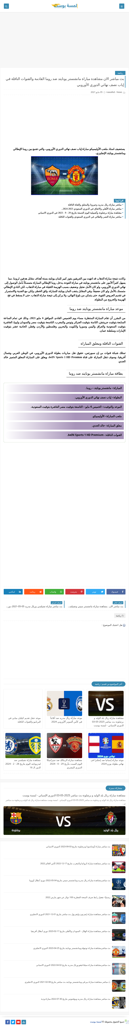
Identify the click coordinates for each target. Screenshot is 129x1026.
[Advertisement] (64, 41)
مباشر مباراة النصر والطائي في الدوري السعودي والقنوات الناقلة (90, 217)
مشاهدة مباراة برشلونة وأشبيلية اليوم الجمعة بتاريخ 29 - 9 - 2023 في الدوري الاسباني (80, 213)
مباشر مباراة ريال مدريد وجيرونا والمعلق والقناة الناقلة (95, 205)
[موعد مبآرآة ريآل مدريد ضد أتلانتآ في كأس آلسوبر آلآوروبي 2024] (64, 703)
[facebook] (7, 1022)
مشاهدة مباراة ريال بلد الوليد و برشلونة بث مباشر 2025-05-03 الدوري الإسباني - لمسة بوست (108, 721)
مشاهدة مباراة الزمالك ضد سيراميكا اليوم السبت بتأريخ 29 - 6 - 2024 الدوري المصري (64, 763)
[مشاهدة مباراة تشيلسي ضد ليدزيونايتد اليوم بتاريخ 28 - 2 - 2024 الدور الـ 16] (23, 745)
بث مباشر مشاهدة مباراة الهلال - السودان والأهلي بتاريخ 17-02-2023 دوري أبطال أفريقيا (70, 931)
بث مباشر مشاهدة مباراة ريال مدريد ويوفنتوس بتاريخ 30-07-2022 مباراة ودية (75, 998)
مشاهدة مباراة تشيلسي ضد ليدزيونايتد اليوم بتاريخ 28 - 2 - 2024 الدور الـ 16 (23, 763)
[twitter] (13, 1022)
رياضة (120, 72)
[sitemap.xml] (2, 1022)
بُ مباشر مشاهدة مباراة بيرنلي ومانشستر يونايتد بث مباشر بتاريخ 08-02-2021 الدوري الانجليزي (67, 981)
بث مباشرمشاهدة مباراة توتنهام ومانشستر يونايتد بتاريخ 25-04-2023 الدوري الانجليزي (71, 948)
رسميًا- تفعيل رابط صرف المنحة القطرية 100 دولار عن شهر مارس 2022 (78, 897)
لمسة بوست (96, 1021)
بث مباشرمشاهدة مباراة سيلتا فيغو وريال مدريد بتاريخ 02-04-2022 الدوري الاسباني (73, 964)
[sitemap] (24, 1022)
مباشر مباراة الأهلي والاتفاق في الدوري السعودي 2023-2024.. (91, 209)
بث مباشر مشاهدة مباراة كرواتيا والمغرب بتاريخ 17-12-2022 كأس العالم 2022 (75, 863)
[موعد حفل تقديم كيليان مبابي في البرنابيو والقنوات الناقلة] (23, 703)
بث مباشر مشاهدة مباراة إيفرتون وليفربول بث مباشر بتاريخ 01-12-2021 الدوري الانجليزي (70, 914)
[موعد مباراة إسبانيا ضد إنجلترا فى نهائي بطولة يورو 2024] (106, 745)
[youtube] (18, 1022)
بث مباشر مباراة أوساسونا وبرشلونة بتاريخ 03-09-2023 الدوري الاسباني (78, 846)
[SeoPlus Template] (126, 1021)
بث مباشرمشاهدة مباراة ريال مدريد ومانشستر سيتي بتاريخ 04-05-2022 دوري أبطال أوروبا (69, 880)
